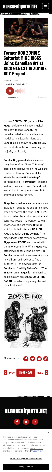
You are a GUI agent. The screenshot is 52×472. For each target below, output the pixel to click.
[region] (26, 450)
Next (40, 372)
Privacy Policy (36, 451)
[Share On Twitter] (32, 358)
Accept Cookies (26, 466)
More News (25, 372)
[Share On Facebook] (25, 358)
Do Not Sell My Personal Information (26, 458)
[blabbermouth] (20, 8)
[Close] (48, 432)
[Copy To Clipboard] (45, 358)
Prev (12, 372)
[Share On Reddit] (39, 358)
